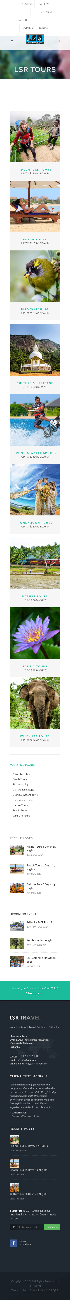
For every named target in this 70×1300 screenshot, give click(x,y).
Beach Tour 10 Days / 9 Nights (28, 1170)
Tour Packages (22, 765)
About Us (27, 4)
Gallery (44, 4)
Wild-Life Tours (35, 736)
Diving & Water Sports (35, 452)
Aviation (28, 28)
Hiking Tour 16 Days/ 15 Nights (29, 1146)
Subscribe (52, 1226)
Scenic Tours (35, 666)
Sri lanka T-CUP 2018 (39, 922)
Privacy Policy (37, 1290)
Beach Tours (35, 239)
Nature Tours (35, 596)
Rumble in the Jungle (39, 940)
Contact (44, 28)
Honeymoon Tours (35, 522)
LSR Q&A (53, 1290)
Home (30, 79)
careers (23, 20)
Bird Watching (35, 309)
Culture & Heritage (35, 383)
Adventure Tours (35, 169)
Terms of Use (18, 1290)
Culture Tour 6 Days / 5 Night (28, 1194)
